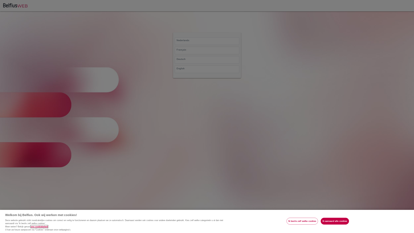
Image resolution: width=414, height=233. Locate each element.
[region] (207, 221)
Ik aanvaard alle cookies (334, 221)
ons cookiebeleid (39, 226)
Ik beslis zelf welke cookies (302, 221)
